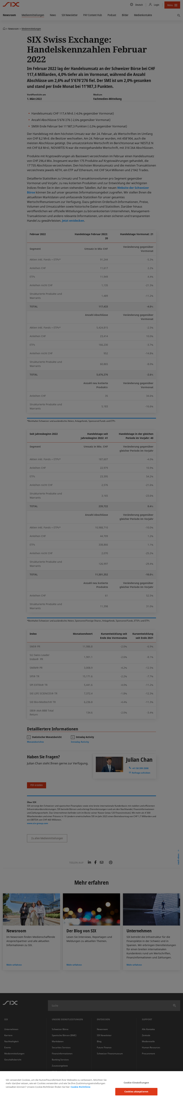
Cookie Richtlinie (80, 1086)
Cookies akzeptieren (136, 1091)
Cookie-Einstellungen (136, 1082)
